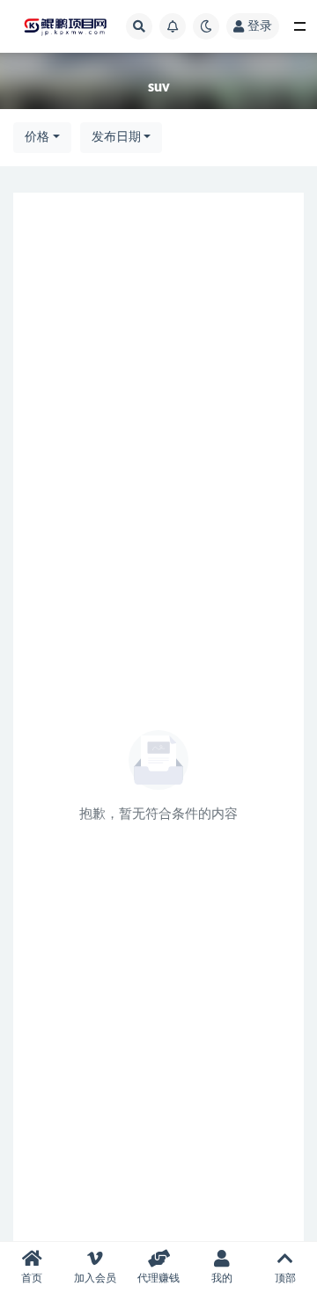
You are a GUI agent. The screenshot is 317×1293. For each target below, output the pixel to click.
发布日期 (116, 137)
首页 (31, 1278)
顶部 (285, 1278)
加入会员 (95, 1278)
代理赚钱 (158, 1278)
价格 (37, 137)
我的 (221, 1278)
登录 (259, 26)
